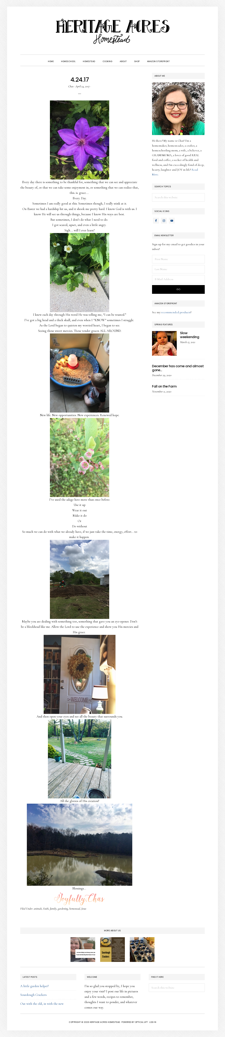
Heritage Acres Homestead (112, 31)
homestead (74, 908)
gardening (63, 908)
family (53, 908)
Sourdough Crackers (33, 995)
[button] (177, 58)
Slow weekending (189, 335)
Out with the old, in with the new (42, 1004)
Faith (46, 908)
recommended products (176, 312)
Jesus (83, 908)
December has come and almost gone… (178, 368)
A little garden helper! (34, 986)
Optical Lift (141, 1022)
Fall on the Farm (164, 386)
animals (38, 908)
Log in (152, 1022)
